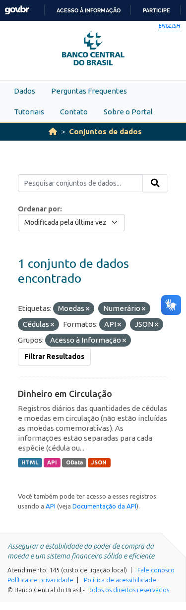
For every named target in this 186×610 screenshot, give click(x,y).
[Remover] (87, 309)
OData (74, 462)
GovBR (16, 10)
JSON (99, 462)
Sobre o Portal (128, 111)
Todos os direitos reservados (127, 589)
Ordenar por (39, 209)
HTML (29, 462)
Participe (156, 10)
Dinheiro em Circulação (65, 394)
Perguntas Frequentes (89, 91)
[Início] (53, 131)
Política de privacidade (40, 579)
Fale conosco (156, 569)
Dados (24, 91)
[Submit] (155, 183)
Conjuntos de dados (105, 131)
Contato (74, 111)
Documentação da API (104, 506)
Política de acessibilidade (120, 579)
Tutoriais (29, 111)
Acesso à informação (89, 10)
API (52, 462)
